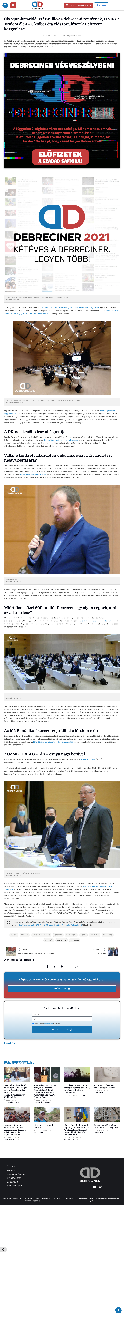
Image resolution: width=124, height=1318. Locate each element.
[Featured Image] (17, 1074)
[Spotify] (100, 1187)
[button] (78, 5)
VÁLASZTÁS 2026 (14, 1178)
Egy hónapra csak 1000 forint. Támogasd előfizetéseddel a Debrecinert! (50, 925)
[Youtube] (94, 1187)
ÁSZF (91, 1198)
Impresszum (71, 1198)
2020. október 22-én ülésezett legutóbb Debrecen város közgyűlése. (69, 308)
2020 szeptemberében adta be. (32, 474)
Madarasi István (88, 759)
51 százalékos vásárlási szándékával (96, 621)
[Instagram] (89, 1187)
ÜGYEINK (11, 1166)
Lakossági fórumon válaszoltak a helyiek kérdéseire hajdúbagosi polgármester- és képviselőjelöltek (15, 1130)
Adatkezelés (83, 1198)
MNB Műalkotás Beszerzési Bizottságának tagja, (54, 742)
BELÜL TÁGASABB (14, 1186)
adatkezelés (48, 1024)
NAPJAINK (11, 1170)
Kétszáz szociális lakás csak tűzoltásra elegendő (106, 1126)
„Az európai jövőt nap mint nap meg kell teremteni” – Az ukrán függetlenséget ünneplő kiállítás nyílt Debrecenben (77, 1130)
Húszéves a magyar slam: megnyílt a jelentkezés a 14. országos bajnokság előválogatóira (77, 1089)
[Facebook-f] (83, 1187)
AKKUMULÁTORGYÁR (16, 1174)
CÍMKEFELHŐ (13, 1182)
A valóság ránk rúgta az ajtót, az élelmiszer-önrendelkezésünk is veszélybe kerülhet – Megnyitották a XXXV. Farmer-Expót (45, 1091)
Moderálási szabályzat (104, 1198)
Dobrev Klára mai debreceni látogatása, (60, 440)
